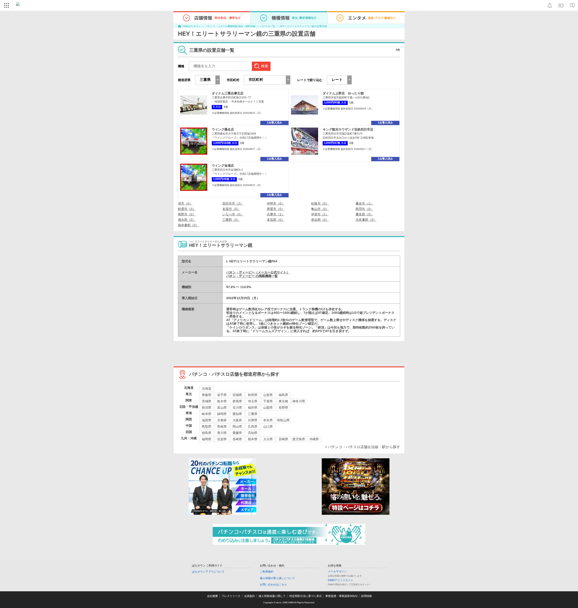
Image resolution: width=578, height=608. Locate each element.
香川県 (222, 433)
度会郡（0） (320, 219)
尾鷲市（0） (275, 208)
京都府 (222, 420)
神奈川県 (298, 401)
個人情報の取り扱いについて (277, 578)
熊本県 (252, 439)
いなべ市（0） (232, 214)
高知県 (252, 433)
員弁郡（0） (187, 219)
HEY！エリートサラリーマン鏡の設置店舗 (303, 26)
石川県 (237, 407)
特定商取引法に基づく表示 (305, 596)
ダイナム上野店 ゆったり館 (343, 93)
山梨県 (268, 407)
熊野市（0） (187, 214)
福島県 (283, 395)
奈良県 (268, 420)
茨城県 (206, 401)
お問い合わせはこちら (273, 584)
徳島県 (206, 433)
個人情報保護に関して (272, 596)
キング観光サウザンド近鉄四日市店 (348, 129)
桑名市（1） (364, 203)
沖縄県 (314, 439)
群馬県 (237, 401)
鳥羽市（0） (364, 208)
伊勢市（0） (275, 203)
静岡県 (222, 414)
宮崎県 (283, 439)
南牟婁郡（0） (188, 225)
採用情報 (366, 596)
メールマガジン (337, 571)
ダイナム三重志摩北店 (227, 93)
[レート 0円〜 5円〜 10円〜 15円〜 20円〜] (339, 79)
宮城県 (237, 395)
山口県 (268, 426)
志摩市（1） (275, 214)
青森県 (206, 395)
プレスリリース (230, 596)
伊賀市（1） (320, 214)
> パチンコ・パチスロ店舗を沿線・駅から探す (362, 447)
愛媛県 (237, 433)
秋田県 (252, 395)
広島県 (252, 426)
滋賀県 (206, 420)
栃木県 (222, 401)
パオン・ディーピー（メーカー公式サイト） (257, 272)
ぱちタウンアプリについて (208, 571)
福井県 (252, 407)
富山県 (222, 407)
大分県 (268, 439)
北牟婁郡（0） (366, 219)
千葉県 (268, 401)
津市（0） (185, 203)
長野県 (283, 407)
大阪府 (237, 420)
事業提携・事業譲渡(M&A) (341, 596)
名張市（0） (231, 208)
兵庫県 (252, 420)
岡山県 (237, 426)
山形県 (268, 395)
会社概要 (212, 596)
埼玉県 (252, 401)
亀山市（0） (320, 208)
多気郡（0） (275, 219)
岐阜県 (206, 414)
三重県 (252, 414)
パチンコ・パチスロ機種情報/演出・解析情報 (230, 26)
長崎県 (237, 439)
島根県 (222, 426)
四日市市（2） (232, 203)
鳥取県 (206, 426)
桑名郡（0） (364, 214)
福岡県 (206, 439)
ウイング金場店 (223, 165)
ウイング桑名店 (223, 129)
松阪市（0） (320, 203)
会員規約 (249, 596)
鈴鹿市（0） (187, 208)
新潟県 (206, 407)
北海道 (206, 388)
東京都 (283, 401)
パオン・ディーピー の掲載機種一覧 (252, 276)
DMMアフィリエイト (340, 580)
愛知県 (237, 414)
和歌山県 (283, 420)
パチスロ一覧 (267, 26)
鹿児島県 (298, 439)
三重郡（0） (231, 219)
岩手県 (222, 395)
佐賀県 (222, 439)
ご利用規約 (266, 571)
